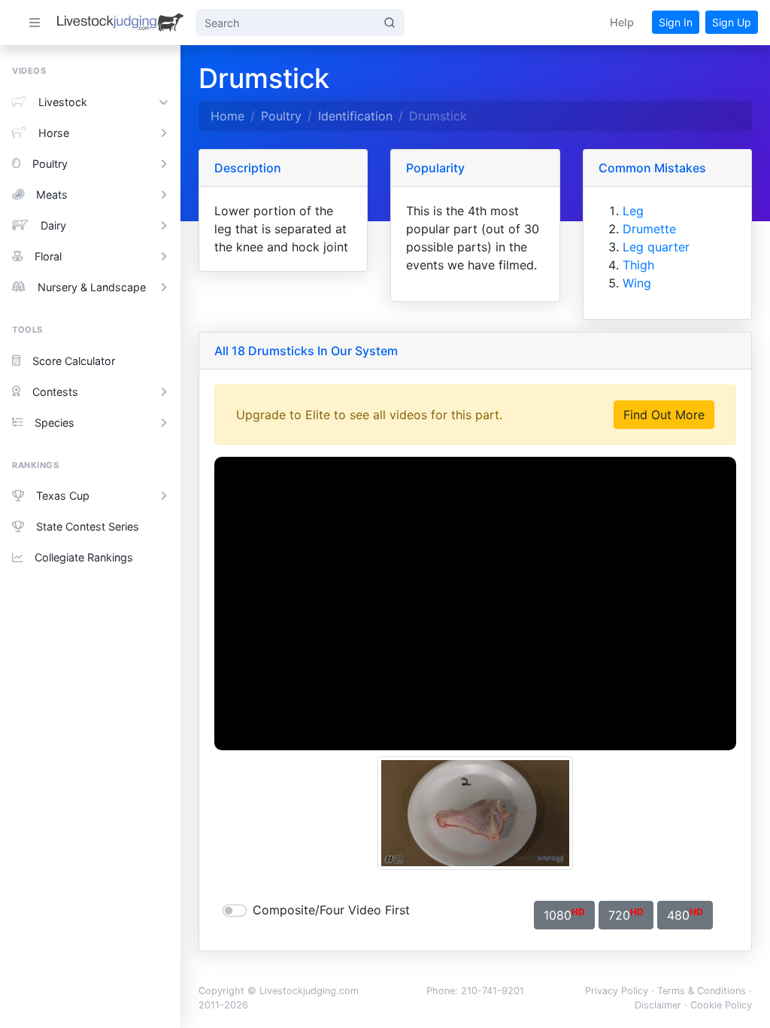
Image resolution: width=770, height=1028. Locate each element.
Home (227, 115)
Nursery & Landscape (92, 287)
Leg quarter (656, 246)
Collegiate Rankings (84, 557)
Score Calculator (73, 360)
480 (685, 914)
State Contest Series (87, 526)
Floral (48, 256)
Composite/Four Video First (331, 909)
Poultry (50, 163)
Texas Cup (62, 495)
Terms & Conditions (701, 990)
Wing (637, 282)
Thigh (638, 264)
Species (54, 422)
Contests (55, 391)
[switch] (235, 911)
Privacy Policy (616, 990)
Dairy (53, 225)
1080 (564, 914)
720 (626, 914)
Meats (52, 194)
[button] (622, 22)
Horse (53, 132)
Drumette (649, 228)
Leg (633, 210)
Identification (355, 115)
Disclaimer (658, 1005)
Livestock (62, 102)
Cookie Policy (721, 1005)
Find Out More (664, 414)
